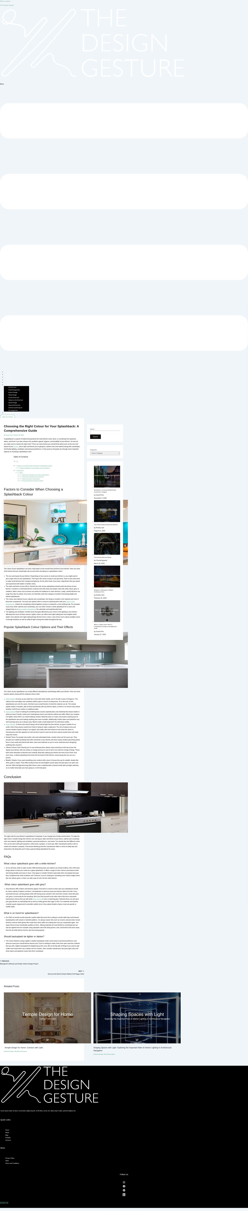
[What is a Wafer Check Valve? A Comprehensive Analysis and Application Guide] (107, 621)
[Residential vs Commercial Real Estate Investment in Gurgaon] (107, 487)
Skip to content (5, 1)
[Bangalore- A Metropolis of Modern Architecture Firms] (107, 587)
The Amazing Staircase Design (102, 557)
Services (9, 379)
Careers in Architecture (15, 400)
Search (92, 429)
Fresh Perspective (14, 390)
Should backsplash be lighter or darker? (32, 480)
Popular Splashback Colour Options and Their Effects (35, 468)
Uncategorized (13, 410)
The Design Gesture (7, 5)
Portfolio (9, 382)
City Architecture (13, 397)
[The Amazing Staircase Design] (107, 554)
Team (8, 377)
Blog (8, 385)
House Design (12, 402)
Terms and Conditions (12, 1163)
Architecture (12, 387)
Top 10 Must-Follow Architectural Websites (106, 524)
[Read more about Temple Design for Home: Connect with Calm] (47, 1043)
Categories (93, 450)
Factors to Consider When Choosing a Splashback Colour (34, 466)
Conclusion (20, 470)
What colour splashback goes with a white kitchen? (35, 474)
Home (8, 372)
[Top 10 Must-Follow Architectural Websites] (107, 521)
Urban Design (12, 395)
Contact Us (10, 413)
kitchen (15, 446)
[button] (124, 226)
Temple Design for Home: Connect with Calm (23, 1048)
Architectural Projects (15, 407)
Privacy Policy (9, 1158)
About (8, 374)
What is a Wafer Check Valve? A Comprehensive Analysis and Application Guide (105, 626)
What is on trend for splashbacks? (31, 478)
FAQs (21, 472)
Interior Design (12, 392)
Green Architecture (14, 405)
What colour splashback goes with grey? (33, 476)
